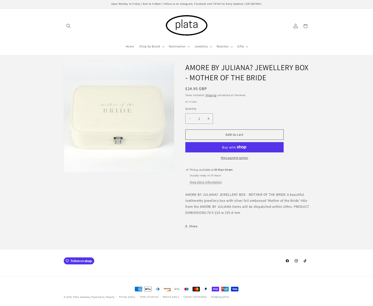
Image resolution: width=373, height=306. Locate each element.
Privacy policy (127, 296)
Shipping (210, 95)
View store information (206, 182)
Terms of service (149, 296)
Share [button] (193, 226)
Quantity (191, 108)
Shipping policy (220, 296)
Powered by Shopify (103, 297)
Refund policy (171, 296)
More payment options (234, 157)
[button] (69, 26)
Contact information (195, 296)
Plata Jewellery (82, 297)
